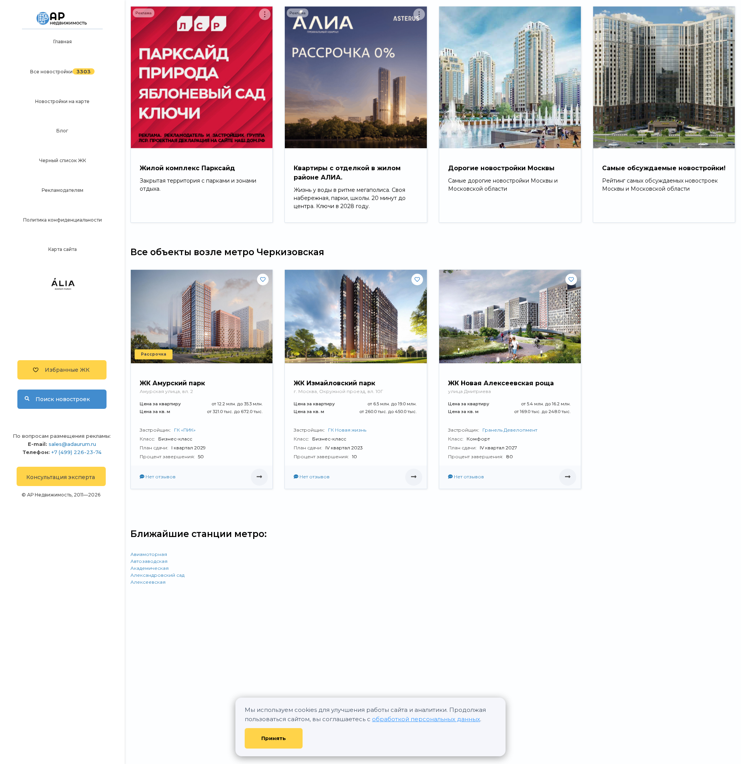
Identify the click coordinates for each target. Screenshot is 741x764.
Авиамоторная (148, 554)
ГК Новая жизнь (347, 430)
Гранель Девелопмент (509, 430)
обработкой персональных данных (426, 719)
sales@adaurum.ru (72, 444)
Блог (62, 131)
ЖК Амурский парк (172, 383)
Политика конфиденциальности (62, 220)
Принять (273, 738)
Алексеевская (148, 582)
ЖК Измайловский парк (334, 383)
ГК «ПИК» (185, 430)
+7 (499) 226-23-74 (76, 452)
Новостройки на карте (62, 101)
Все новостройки (51, 72)
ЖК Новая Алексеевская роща (501, 383)
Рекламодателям (62, 190)
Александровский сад (157, 575)
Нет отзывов (160, 476)
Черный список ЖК (62, 160)
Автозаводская (148, 561)
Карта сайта (62, 249)
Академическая (149, 568)
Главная (62, 41)
